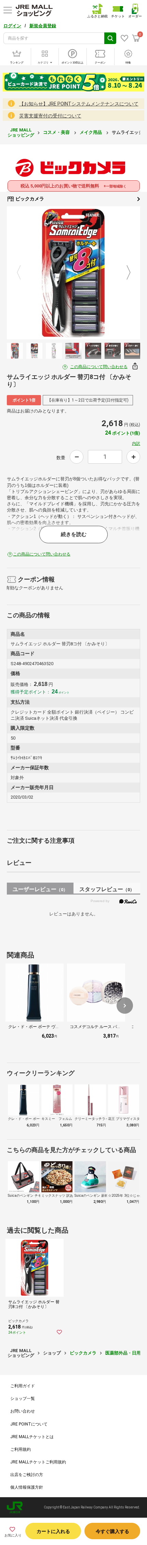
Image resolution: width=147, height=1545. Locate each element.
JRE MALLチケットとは (32, 1436)
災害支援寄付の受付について (50, 115)
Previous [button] (22, 273)
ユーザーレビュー (40, 889)
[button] (124, 1005)
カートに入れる (53, 1531)
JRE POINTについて (29, 1424)
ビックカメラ (29, 198)
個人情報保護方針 (26, 1487)
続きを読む (73, 534)
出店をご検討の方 (26, 1474)
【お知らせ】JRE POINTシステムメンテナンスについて (78, 104)
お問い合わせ (22, 1411)
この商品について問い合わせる (99, 366)
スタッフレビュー (106, 889)
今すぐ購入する (112, 1531)
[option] (73, 272)
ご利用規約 (20, 1449)
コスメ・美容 (57, 132)
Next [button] (124, 273)
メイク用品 (91, 132)
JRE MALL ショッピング (21, 132)
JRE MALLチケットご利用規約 (38, 1462)
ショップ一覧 (22, 1398)
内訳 (136, 443)
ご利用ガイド (22, 1386)
